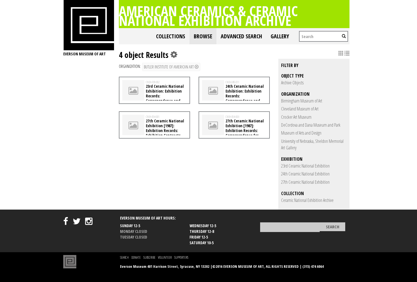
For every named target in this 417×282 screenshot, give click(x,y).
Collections (170, 36)
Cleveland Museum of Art (300, 109)
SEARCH (124, 257)
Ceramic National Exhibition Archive (307, 200)
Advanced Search (241, 36)
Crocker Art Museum (296, 117)
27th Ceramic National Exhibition (305, 182)
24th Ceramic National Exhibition (305, 174)
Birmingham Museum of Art (301, 101)
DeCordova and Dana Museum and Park (310, 125)
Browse (203, 36)
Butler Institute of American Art (169, 67)
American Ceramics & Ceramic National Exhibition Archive (208, 15)
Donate (136, 257)
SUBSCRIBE (149, 257)
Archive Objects (292, 83)
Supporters (181, 257)
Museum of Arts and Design (301, 133)
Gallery (280, 36)
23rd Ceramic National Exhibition (305, 166)
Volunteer (165, 257)
